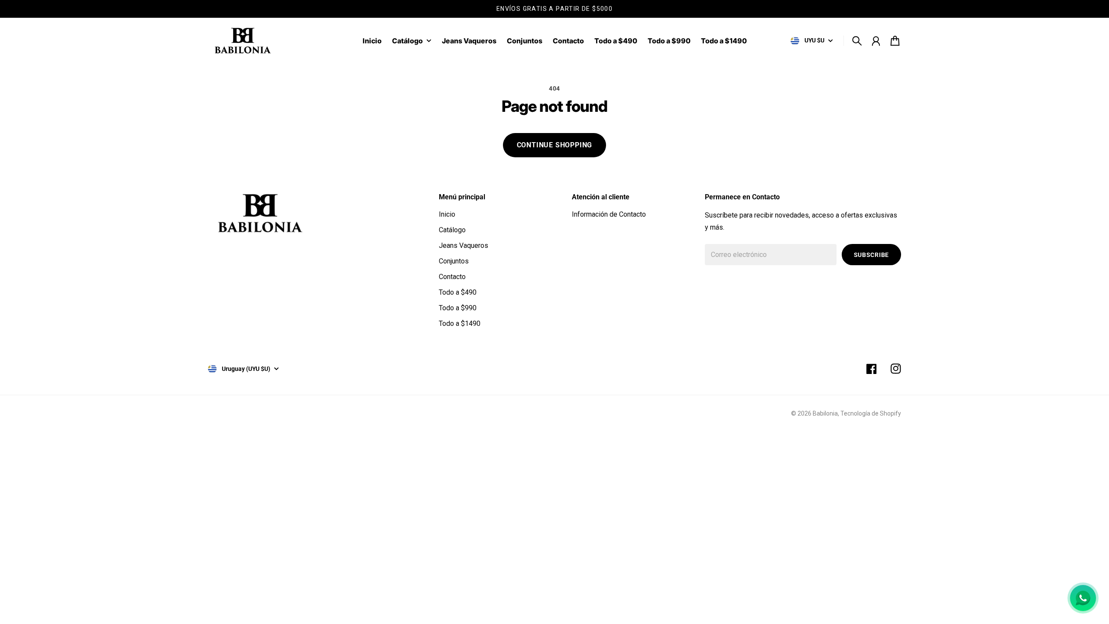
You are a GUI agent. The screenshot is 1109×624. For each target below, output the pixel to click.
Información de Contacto (609, 214)
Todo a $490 (458, 292)
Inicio (447, 214)
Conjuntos (454, 261)
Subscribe (871, 254)
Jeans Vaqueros (463, 245)
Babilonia (825, 413)
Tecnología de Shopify (870, 413)
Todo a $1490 (459, 323)
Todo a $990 (458, 308)
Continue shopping (555, 145)
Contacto (452, 277)
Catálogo (407, 41)
